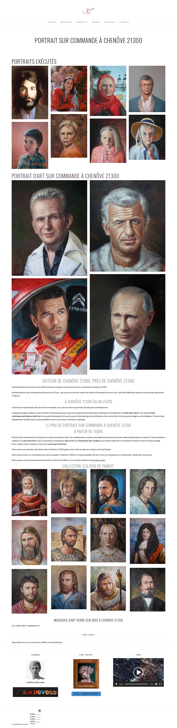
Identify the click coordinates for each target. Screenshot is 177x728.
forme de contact (97, 460)
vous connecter (29, 642)
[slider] (136, 684)
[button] (138, 672)
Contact (124, 22)
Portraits (81, 22)
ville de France (98, 455)
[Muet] (156, 684)
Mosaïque (66, 22)
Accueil (52, 22)
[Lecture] (116, 684)
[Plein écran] (160, 684)
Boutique (109, 22)
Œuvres (96, 22)
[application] (138, 672)
